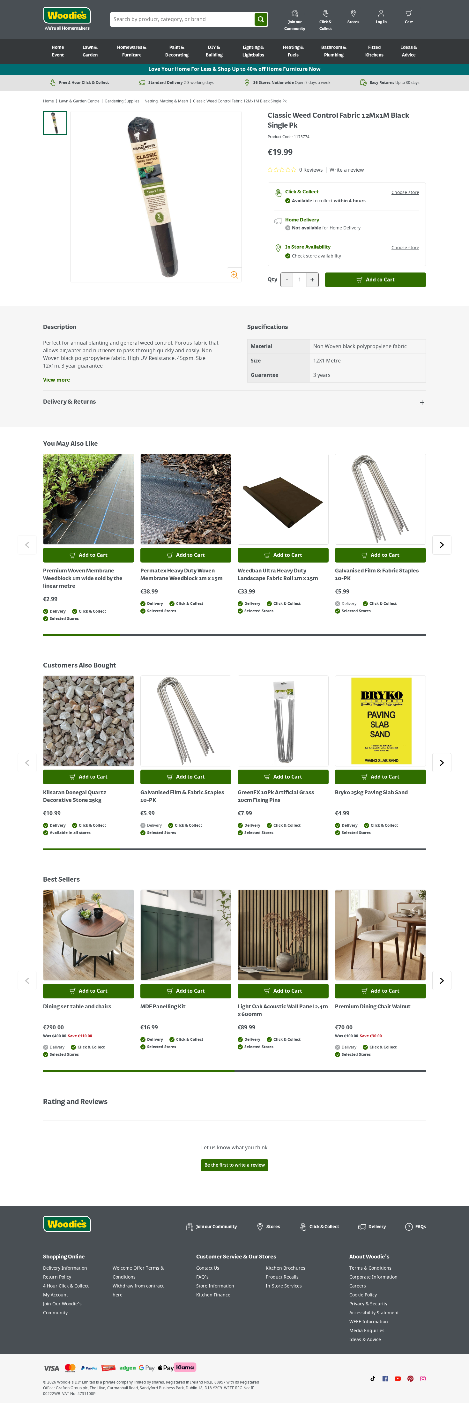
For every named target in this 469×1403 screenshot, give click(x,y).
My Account (55, 1295)
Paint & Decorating (177, 51)
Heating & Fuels (293, 51)
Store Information (215, 1286)
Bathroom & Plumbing (333, 51)
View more (56, 380)
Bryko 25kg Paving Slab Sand (371, 793)
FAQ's (202, 1277)
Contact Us (207, 1268)
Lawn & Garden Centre (79, 101)
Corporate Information (373, 1277)
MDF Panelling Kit (163, 1007)
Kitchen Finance (213, 1295)
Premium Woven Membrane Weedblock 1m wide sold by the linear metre (83, 579)
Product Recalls (282, 1277)
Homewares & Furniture (131, 51)
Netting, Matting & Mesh (166, 101)
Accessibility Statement (374, 1313)
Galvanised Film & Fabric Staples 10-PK (377, 575)
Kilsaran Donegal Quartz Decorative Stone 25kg (74, 797)
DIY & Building (214, 51)
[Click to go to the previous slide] (27, 545)
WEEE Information (368, 1321)
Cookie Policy (363, 1295)
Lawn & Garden (90, 51)
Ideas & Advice (409, 51)
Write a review (347, 170)
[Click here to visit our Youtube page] (398, 1378)
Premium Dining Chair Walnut (373, 1007)
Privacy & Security (368, 1304)
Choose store (405, 192)
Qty (272, 280)
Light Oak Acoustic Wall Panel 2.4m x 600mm (283, 1011)
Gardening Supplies (122, 101)
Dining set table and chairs (77, 1007)
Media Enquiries (366, 1330)
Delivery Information (65, 1268)
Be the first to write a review (235, 1165)
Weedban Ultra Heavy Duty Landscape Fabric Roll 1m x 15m (278, 575)
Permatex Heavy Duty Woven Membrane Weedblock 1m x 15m (181, 575)
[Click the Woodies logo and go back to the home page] (67, 19)
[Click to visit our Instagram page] (423, 1378)
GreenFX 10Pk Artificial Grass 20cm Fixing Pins (276, 797)
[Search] (261, 19)
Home (48, 101)
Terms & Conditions (370, 1268)
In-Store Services (284, 1286)
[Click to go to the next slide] (441, 545)
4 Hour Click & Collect (66, 1286)
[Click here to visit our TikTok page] (373, 1378)
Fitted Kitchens (374, 51)
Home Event (58, 51)
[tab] (55, 123)
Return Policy (57, 1277)
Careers (357, 1286)
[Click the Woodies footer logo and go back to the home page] (67, 1228)
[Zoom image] (234, 274)
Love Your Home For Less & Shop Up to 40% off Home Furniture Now (234, 69)
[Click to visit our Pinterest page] (410, 1378)
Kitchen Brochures (285, 1268)
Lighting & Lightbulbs (253, 51)
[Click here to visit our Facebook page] (385, 1378)
